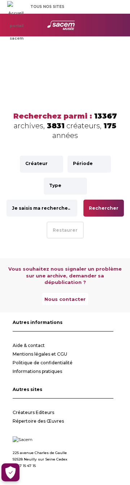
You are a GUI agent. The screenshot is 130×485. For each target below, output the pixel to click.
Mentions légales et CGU (40, 354)
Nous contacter (65, 299)
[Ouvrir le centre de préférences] (10, 472)
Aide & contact (29, 345)
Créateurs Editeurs (33, 412)
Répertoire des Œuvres (38, 421)
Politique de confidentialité (43, 362)
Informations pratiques (37, 371)
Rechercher (103, 208)
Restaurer (65, 230)
